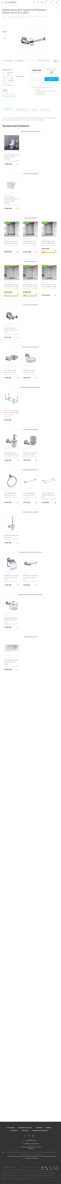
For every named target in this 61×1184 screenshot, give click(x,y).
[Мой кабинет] (41, 2)
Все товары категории (8, 93)
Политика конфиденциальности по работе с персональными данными (32, 1152)
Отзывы (34, 109)
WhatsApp (33, 1136)
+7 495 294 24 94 (30, 1140)
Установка (14, 1130)
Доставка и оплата (25, 1127)
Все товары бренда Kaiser (9, 96)
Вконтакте (25, 1136)
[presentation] (1, 237)
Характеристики (21, 109)
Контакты (25, 1130)
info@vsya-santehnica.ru (31, 1143)
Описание (7, 109)
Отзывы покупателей (39, 1130)
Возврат (48, 1127)
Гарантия (39, 1127)
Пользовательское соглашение (32, 1154)
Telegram (29, 1136)
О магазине (11, 1127)
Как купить (45, 109)
